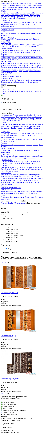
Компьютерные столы (9, 80)
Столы (3, 84)
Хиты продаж (22, 91)
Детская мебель (6, 48)
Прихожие (4, 31)
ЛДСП (10, 240)
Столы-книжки (33, 82)
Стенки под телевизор (27, 24)
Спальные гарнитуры (20, 50)
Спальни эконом (7, 50)
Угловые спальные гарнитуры (24, 52)
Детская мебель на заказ (15, 46)
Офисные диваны (34, 56)
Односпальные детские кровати (12, 67)
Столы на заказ (22, 80)
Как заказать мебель (34, 91)
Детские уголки (30, 46)
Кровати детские (30, 67)
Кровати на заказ (23, 65)
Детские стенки (6, 45)
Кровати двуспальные (9, 65)
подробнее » (5, 302)
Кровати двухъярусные (18, 71)
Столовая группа (21, 82)
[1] (3, 262)
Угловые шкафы (6, 3)
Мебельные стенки (7, 26)
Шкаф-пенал (5, 9)
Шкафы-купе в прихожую (16, 18)
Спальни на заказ (7, 52)
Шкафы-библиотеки (35, 5)
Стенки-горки (6, 22)
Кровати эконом (6, 63)
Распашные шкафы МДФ (24, 39)
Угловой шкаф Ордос (8, 336)
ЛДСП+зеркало (13, 232)
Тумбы (3, 76)
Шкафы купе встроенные (20, 17)
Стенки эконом (24, 22)
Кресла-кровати (12, 59)
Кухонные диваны (21, 56)
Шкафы (3, 11)
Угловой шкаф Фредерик (10, 379)
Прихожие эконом (21, 28)
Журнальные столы (8, 82)
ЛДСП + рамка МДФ (15, 236)
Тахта (3, 58)
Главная (3, 91)
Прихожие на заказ (7, 30)
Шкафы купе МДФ (7, 39)
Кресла (8, 58)
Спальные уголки (35, 50)
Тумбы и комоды (7, 78)
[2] (5, 262)
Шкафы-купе (5, 20)
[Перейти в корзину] (8, 86)
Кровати (4, 74)
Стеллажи (15, 22)
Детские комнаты (18, 45)
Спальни (4, 54)
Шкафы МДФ (6, 43)
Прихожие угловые (35, 28)
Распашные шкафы (19, 3)
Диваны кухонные (31, 33)
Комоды (9, 76)
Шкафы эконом (35, 7)
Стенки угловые (36, 22)
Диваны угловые (23, 58)
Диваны (14, 58)
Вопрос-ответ (30, 197)
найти (23, 201)
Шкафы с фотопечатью (9, 7)
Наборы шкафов (23, 7)
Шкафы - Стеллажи (34, 3)
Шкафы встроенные (8, 5)
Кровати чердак (6, 73)
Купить (3, 303)
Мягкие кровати (34, 63)
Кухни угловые (6, 33)
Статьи (9, 91)
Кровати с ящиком (33, 71)
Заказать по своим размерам (11, 305)
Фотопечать (12, 228)
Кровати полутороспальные (22, 69)
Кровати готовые (36, 65)
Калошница (16, 76)
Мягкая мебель (6, 61)
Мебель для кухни (7, 37)
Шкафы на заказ (21, 5)
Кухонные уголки (18, 33)
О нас (14, 91)
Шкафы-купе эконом (8, 13)
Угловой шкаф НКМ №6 (9, 293)
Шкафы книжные (16, 9)
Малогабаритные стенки (9, 24)
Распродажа (5, 197)
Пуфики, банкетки (7, 56)
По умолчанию (13, 249)
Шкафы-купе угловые (24, 13)
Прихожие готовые (8, 28)
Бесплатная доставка (17, 197)
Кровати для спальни (20, 63)
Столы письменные (35, 80)
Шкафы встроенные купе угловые (17, 15)
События (4, 93)
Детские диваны (31, 45)
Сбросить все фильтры (9, 252)
